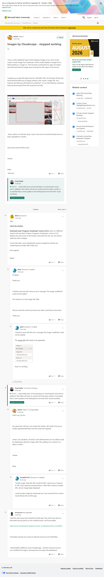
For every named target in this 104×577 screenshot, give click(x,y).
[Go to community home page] (17, 17)
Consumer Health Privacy (28, 573)
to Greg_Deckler (33, 410)
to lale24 (34, 327)
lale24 (19, 269)
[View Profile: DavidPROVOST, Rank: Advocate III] (17, 479)
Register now (6, 10)
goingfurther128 (83, 144)
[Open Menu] (97, 23)
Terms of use (89, 568)
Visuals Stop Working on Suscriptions (85, 127)
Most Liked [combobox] (62, 209)
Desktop (35, 23)
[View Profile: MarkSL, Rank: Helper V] (9, 37)
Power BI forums (26, 23)
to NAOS (32, 269)
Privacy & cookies (78, 568)
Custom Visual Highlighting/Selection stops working (86, 104)
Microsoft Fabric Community (12, 23)
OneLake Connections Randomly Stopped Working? (84, 137)
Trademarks (98, 568)
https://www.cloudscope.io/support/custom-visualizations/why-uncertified (36, 526)
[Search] (84, 17)
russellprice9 (88, 98)
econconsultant (82, 121)
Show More (18, 382)
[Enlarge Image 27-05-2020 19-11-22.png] (35, 109)
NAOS (17, 216)
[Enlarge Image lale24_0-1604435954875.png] (24, 353)
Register (89, 17)
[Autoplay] (81, 79)
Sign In (96, 17)
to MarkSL (41, 477)
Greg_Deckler (19, 181)
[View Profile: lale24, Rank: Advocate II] (14, 271)
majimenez (90, 131)
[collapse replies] (5, 215)
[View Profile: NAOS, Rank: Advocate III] (12, 217)
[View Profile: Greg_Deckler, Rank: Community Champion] (12, 389)
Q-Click (89, 108)
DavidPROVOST (25, 477)
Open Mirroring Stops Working (84, 94)
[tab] (84, 79)
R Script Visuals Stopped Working (85, 114)
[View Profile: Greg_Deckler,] (12, 182)
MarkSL (16, 36)
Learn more (72, 28)
